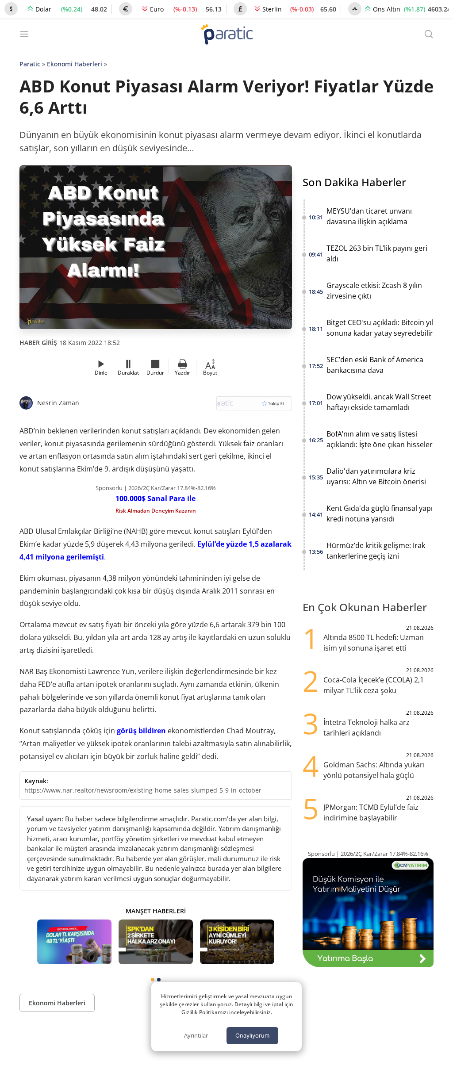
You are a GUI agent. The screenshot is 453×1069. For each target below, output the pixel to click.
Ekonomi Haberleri (74, 64)
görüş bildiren (141, 731)
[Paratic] (226, 35)
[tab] (152, 979)
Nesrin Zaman (58, 402)
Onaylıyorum (252, 1035)
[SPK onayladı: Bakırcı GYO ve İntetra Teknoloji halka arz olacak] (156, 942)
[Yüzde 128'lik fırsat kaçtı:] (237, 942)
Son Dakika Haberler (354, 182)
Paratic (29, 64)
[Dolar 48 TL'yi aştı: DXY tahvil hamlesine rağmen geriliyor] (74, 942)
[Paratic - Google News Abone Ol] (254, 406)
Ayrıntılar (196, 1035)
